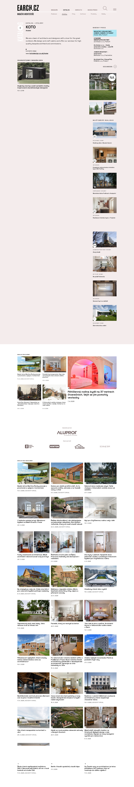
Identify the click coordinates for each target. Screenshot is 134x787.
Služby (104, 14)
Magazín (54, 10)
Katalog (66, 10)
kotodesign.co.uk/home (39, 53)
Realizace (54, 14)
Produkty (93, 14)
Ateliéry (64, 14)
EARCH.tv (78, 10)
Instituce (83, 14)
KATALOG (29, 23)
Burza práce (92, 10)
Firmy (73, 14)
